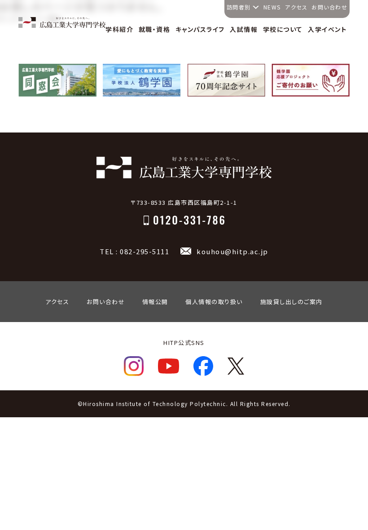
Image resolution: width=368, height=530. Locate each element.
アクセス (296, 7)
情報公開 (155, 301)
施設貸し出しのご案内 (291, 301)
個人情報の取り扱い (214, 301)
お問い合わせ (329, 7)
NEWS (272, 7)
